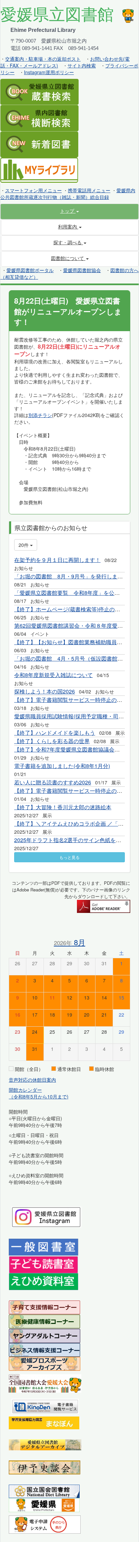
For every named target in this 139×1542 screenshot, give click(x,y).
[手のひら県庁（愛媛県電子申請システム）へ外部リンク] (45, 1523)
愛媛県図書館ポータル (30, 270)
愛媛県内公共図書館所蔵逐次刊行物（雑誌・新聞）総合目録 (67, 193)
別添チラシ (40, 415)
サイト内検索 (81, 65)
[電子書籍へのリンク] (45, 1405)
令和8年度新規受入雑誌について (53, 675)
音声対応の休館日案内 (32, 1079)
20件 (24, 545)
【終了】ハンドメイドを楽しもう (54, 732)
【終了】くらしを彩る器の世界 (52, 741)
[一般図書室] (43, 1246)
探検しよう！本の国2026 (44, 691)
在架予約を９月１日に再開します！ (57, 560)
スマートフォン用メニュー (33, 190)
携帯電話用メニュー (89, 190)
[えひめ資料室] (43, 1281)
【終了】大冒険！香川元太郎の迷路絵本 (62, 807)
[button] (69, 210)
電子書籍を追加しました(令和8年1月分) (62, 766)
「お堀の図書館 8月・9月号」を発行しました (71, 576)
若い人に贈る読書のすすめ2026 (52, 782)
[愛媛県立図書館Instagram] (46, 1216)
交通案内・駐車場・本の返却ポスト (43, 58)
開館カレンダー (25, 1089)
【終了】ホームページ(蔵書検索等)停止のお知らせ (75, 609)
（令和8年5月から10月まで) (38, 1096)
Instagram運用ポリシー (49, 72)
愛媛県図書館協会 (82, 270)
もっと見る (69, 857)
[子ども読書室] (43, 1264)
